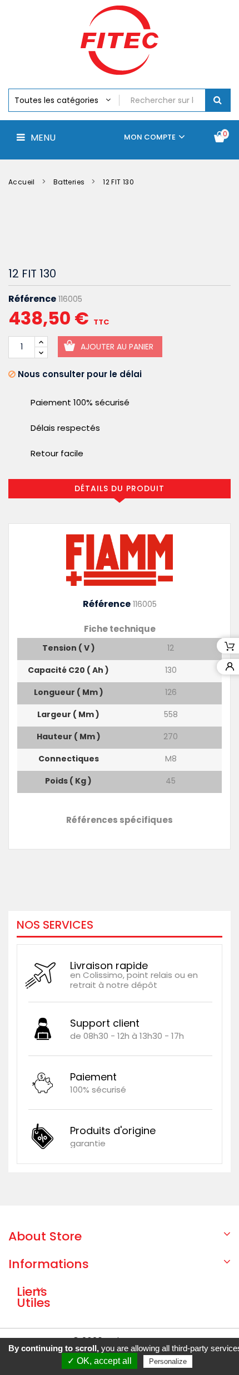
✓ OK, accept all (99, 1361)
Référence (32, 299)
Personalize (168, 1361)
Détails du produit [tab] (119, 488)
